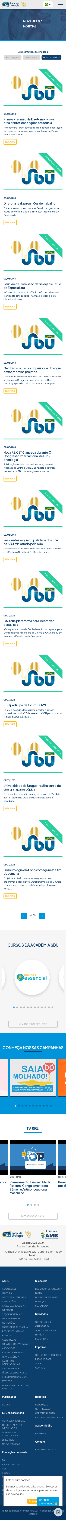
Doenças (40, 1301)
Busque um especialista (48, 1289)
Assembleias (9, 1339)
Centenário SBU (11, 1368)
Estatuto (7, 1335)
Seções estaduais (12, 1314)
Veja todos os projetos (33, 1024)
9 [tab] (42, 1007)
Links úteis (8, 1440)
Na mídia (39, 1334)
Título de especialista (14, 1372)
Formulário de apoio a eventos (15, 1387)
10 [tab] (45, 1007)
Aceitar (33, 1501)
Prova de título (11, 1464)
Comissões (8, 1322)
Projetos (40, 1433)
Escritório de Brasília (15, 1327)
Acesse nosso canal (33, 1216)
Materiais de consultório (10, 1434)
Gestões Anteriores (14, 1297)
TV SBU (38, 1363)
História (7, 1293)
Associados (31, 57)
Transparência (10, 1356)
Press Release (43, 1359)
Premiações (9, 1301)
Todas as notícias (45, 1330)
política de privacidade (31, 1486)
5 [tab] (28, 1007)
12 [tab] (52, 1007)
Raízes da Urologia (13, 1306)
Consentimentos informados (12, 1426)
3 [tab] (21, 1007)
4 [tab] (24, 1007)
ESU (4, 1460)
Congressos (43, 1322)
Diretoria (7, 1310)
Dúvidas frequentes (47, 1297)
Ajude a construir (12, 1352)
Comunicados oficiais (48, 1355)
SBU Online (41, 1339)
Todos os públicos (51, 57)
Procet (6, 1473)
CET (4, 1468)
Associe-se (8, 1348)
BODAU (6, 1404)
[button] (48, 4)
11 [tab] (49, 1007)
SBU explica (41, 1306)
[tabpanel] (33, 977)
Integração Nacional (14, 1377)
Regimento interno (13, 1331)
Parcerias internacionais (11, 1363)
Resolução (42, 1404)
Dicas (38, 1293)
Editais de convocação (16, 1344)
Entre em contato (45, 1449)
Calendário (42, 1326)
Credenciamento (45, 1413)
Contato (40, 1367)
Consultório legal (13, 1420)
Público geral (12, 57)
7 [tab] (35, 1007)
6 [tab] (31, 1007)
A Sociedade (9, 1289)
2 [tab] (17, 1007)
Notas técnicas (11, 1444)
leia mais (10, 142)
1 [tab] (13, 1007)
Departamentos (11, 1318)
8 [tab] (38, 1007)
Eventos (7, 1381)
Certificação (43, 1409)
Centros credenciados (49, 1417)
